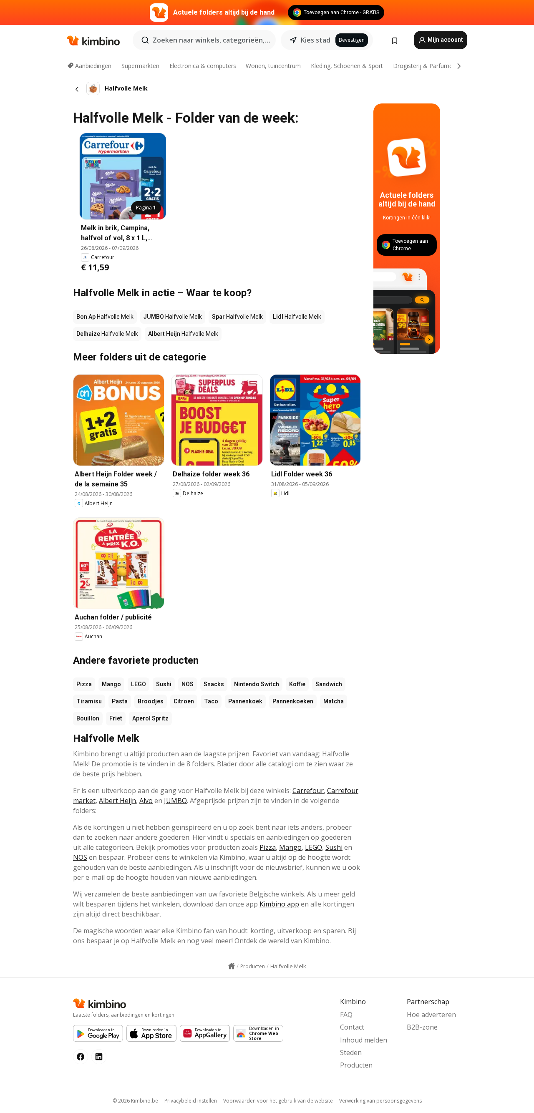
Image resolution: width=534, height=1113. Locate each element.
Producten (356, 1065)
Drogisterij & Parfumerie (426, 66)
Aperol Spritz (150, 718)
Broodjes (151, 701)
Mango (111, 684)
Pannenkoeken (292, 701)
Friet (115, 718)
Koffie (297, 684)
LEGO (138, 684)
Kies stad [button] (315, 40)
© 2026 (135, 1100)
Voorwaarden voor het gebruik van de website (278, 1100)
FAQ (346, 1014)
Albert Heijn (117, 800)
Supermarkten (140, 66)
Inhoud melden (363, 1040)
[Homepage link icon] (231, 966)
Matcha (333, 701)
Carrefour (308, 790)
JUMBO (175, 800)
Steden (351, 1052)
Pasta (120, 701)
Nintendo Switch (256, 684)
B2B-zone (422, 1027)
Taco (211, 701)
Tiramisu (89, 701)
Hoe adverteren (431, 1014)
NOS (187, 684)
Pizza (84, 684)
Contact (352, 1027)
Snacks (214, 684)
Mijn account (444, 39)
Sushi (163, 684)
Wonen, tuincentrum (273, 66)
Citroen (184, 701)
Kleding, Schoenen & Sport (347, 66)
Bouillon (87, 718)
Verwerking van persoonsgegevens (380, 1100)
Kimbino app (279, 904)
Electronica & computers (202, 66)
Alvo (146, 800)
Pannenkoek (245, 701)
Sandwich (328, 684)
